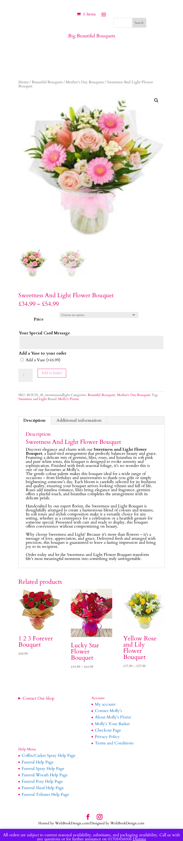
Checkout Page (108, 730)
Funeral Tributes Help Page (45, 794)
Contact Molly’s (108, 710)
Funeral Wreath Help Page (45, 775)
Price (39, 319)
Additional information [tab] (79, 420)
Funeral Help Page (38, 762)
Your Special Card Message (44, 333)
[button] (156, 100)
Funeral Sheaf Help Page (43, 788)
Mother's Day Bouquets (85, 82)
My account (105, 704)
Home (23, 82)
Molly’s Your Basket (112, 724)
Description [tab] (34, 420)
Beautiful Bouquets (47, 82)
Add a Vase (43, 360)
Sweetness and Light (32, 399)
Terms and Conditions (114, 743)
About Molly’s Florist (113, 717)
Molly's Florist (68, 399)
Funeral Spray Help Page (43, 768)
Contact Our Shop (38, 698)
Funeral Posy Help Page (42, 781)
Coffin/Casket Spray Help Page (49, 755)
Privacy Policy (107, 736)
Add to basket (51, 373)
